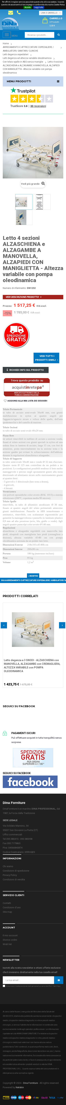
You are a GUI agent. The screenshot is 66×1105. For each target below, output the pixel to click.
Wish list (7, 944)
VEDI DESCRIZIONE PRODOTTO (22, 297)
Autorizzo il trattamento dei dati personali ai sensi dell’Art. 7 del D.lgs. (33, 986)
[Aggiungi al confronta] (60, 610)
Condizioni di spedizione (16, 870)
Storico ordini (10, 939)
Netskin (20, 1087)
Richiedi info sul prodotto (26, 370)
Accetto (28, 7)
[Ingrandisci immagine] (60, 614)
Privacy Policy (10, 875)
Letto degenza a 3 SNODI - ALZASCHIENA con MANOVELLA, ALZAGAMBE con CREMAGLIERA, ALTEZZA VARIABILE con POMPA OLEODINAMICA (32, 666)
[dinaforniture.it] (10, 23)
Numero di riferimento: (14, 288)
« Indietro (33, 576)
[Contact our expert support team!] (10, 12)
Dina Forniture (30, 1083)
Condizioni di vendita (14, 879)
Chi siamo (8, 866)
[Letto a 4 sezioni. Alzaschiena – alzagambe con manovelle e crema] (23, 202)
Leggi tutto (38, 7)
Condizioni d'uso (12, 907)
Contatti (7, 903)
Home (6, 43)
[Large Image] (33, 1097)
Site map (7, 911)
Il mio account (10, 935)
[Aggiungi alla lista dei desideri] (60, 605)
